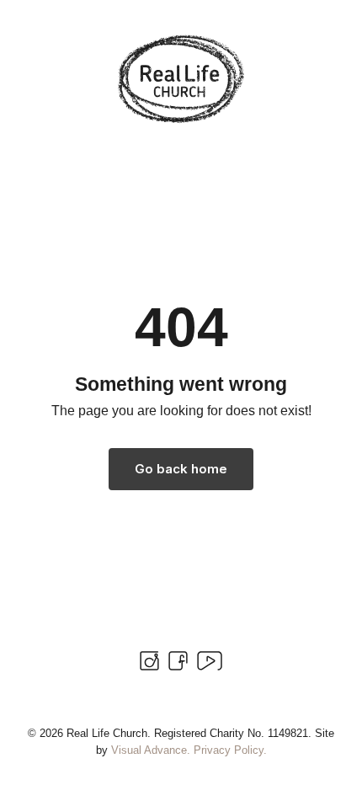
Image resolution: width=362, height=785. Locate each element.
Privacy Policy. (230, 750)
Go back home (181, 469)
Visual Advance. (150, 750)
